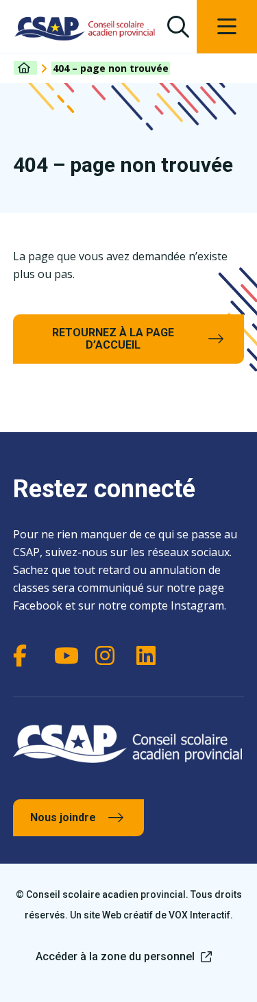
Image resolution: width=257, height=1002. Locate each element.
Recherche (178, 26)
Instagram (109, 655)
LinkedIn (150, 655)
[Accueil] (25, 68)
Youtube (68, 655)
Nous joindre (63, 817)
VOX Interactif (199, 915)
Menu (227, 26)
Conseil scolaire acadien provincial (85, 28)
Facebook (26, 655)
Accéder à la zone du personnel (115, 956)
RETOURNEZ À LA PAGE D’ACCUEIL (113, 338)
